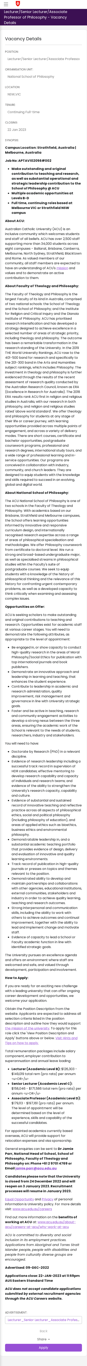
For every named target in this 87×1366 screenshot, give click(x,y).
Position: (12, 52)
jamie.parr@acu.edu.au (36, 1168)
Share (42, 1339)
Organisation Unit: (19, 69)
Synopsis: (12, 140)
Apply (43, 1347)
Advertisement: (16, 1312)
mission (62, 268)
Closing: (11, 122)
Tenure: (10, 105)
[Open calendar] (78, 129)
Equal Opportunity (19, 1199)
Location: (12, 87)
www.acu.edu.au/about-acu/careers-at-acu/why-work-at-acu (40, 1224)
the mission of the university (27, 1028)
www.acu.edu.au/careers (32, 1209)
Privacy (47, 1199)
